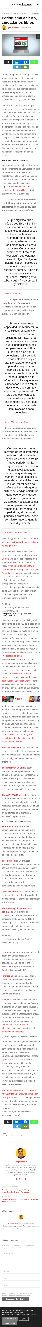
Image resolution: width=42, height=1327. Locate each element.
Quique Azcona (13, 28)
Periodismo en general (10, 13)
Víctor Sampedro (13, 294)
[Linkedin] (17, 62)
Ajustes (24, 1319)
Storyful (18, 895)
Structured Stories (23, 681)
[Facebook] (25, 62)
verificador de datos (12, 656)
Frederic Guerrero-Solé (16, 533)
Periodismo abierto (28, 1136)
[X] (8, 62)
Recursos (25, 13)
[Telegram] (17, 67)
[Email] (25, 67)
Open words (7, 1059)
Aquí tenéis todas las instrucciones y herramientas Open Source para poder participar (20, 1094)
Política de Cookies (29, 1314)
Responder (21, 1229)
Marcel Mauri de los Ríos (16, 422)
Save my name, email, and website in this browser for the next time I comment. (18, 1294)
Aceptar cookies (10, 1323)
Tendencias (35, 13)
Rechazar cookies (10, 1319)
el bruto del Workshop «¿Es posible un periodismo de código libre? (20, 542)
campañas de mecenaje (13, 1032)
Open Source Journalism (11, 1136)
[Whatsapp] (34, 62)
